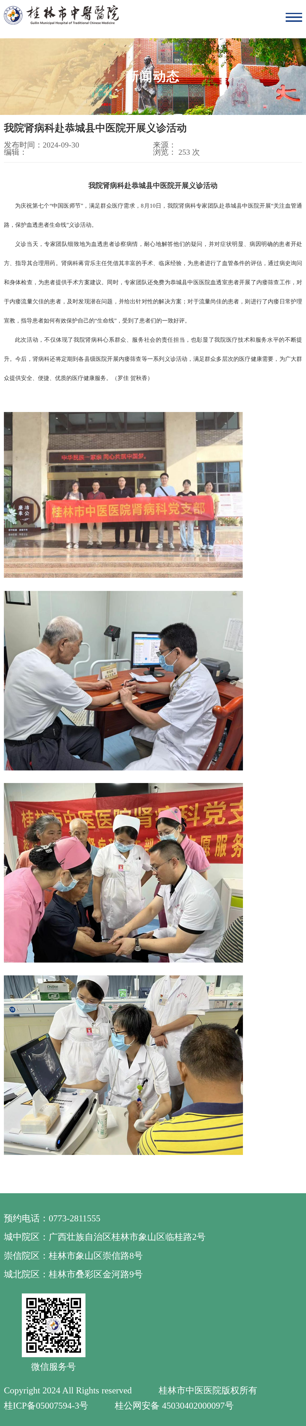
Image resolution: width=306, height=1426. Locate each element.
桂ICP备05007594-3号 (46, 1405)
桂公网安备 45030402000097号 (174, 1405)
